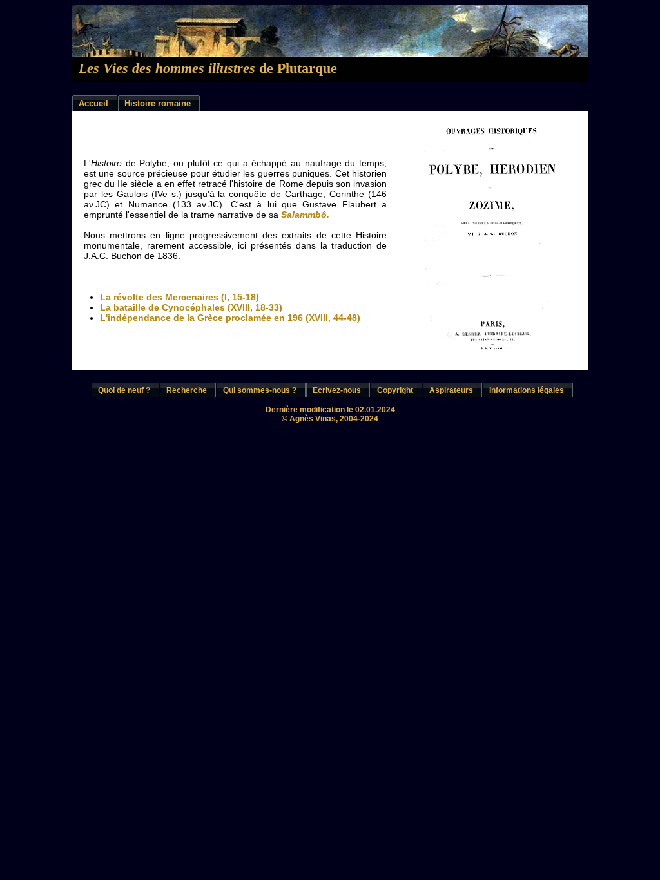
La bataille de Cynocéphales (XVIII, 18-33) (191, 307)
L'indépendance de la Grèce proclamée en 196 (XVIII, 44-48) (230, 317)
